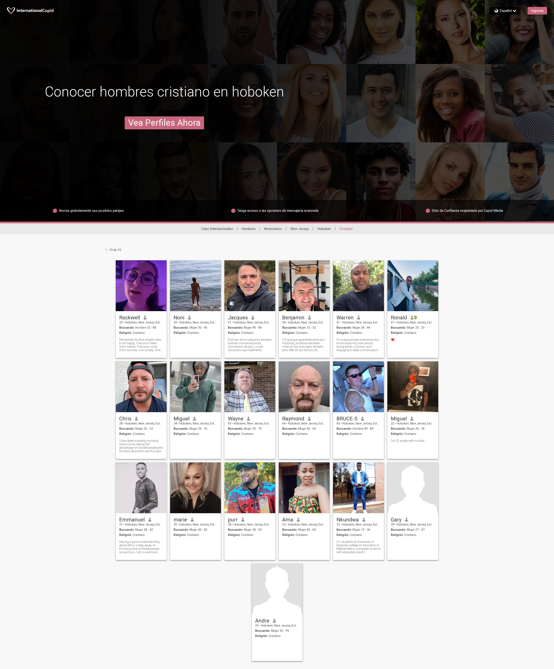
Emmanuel (132, 520)
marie (180, 520)
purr (233, 520)
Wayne (235, 419)
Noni (179, 318)
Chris (125, 419)
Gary (396, 520)
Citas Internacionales (217, 229)
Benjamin (293, 318)
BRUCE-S (347, 419)
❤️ (393, 339)
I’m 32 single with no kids (408, 440)
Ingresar (537, 11)
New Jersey (299, 229)
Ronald (399, 318)
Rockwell (129, 318)
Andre (262, 621)
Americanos (273, 229)
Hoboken (324, 229)
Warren (345, 318)
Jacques (238, 318)
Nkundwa (348, 520)
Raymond (293, 419)
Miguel (182, 419)
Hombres (249, 229)
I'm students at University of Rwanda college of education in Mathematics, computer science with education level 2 (358, 547)
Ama (287, 520)
